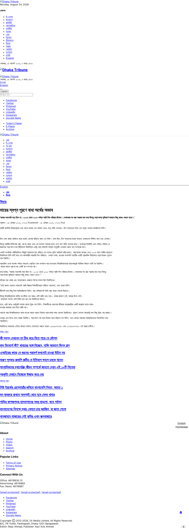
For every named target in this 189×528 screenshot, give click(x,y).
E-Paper (10, 126)
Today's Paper (14, 123)
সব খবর (9, 145)
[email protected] (9, 492)
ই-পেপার (9, 16)
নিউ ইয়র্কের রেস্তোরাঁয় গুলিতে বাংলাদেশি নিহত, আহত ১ (31, 387)
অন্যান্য (9, 52)
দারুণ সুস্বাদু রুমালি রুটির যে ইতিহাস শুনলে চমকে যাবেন (31, 360)
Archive (10, 129)
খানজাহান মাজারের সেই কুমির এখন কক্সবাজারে (26, 416)
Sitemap (10, 468)
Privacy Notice (14, 465)
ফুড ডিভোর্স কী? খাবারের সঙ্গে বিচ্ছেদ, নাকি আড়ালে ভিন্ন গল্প (35, 345)
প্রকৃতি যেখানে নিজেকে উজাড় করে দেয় (22, 374)
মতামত (8, 31)
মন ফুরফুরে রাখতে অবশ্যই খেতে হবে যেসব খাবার (27, 394)
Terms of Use (13, 462)
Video (9, 444)
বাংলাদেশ (9, 19)
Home (9, 438)
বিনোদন (9, 37)
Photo (9, 441)
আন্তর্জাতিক (10, 25)
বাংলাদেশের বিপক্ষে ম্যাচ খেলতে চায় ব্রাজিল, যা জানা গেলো (33, 409)
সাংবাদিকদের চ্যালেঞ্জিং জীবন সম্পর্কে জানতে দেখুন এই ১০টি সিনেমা (37, 367)
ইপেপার (3, 82)
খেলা (7, 34)
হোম (7, 140)
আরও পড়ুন (4, 331)
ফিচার (8, 43)
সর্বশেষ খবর (4, 380)
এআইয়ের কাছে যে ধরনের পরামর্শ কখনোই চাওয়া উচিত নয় (32, 352)
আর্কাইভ (9, 178)
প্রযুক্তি (9, 49)
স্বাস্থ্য (8, 46)
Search (10, 447)
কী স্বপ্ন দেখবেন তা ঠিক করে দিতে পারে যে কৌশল (28, 338)
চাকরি (8, 55)
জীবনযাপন (9, 40)
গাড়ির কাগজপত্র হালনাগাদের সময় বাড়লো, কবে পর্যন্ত (31, 402)
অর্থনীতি (9, 28)
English (10, 58)
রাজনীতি (9, 22)
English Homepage (182, 425)
